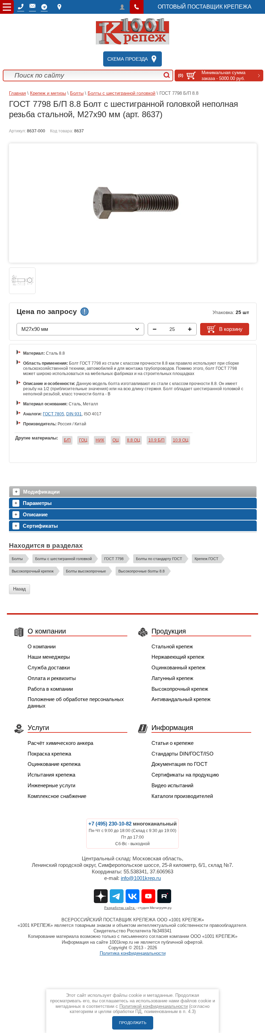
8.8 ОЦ (133, 440)
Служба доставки (49, 667)
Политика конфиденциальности (133, 953)
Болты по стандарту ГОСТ (159, 559)
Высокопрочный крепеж (32, 571)
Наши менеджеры (49, 657)
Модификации (41, 492)
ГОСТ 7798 (114, 559)
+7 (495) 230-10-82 (109, 824)
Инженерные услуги (51, 785)
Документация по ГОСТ (179, 764)
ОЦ (115, 440)
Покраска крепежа (49, 754)
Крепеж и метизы (48, 93)
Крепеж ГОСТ (206, 559)
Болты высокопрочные (86, 571)
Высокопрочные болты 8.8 (141, 571)
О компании (42, 646)
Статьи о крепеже (172, 743)
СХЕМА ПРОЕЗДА (127, 59)
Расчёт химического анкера (60, 743)
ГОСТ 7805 (53, 414)
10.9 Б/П (156, 440)
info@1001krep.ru (141, 878)
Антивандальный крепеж (180, 699)
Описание (35, 514)
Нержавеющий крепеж (177, 657)
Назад (19, 588)
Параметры (37, 503)
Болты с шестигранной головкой (121, 93)
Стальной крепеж (172, 646)
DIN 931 (74, 414)
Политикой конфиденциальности (153, 1006)
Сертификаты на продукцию (185, 775)
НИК (100, 440)
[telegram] (44, 7)
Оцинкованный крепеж (178, 667)
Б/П (67, 440)
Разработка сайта (120, 908)
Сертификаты (40, 526)
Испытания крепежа (51, 775)
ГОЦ (83, 440)
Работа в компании (50, 689)
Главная (17, 93)
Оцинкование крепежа (54, 764)
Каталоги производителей (182, 796)
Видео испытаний (172, 785)
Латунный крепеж (172, 678)
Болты (77, 93)
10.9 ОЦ (180, 440)
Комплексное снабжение (57, 796)
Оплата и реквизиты (52, 678)
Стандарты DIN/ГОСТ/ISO (182, 754)
